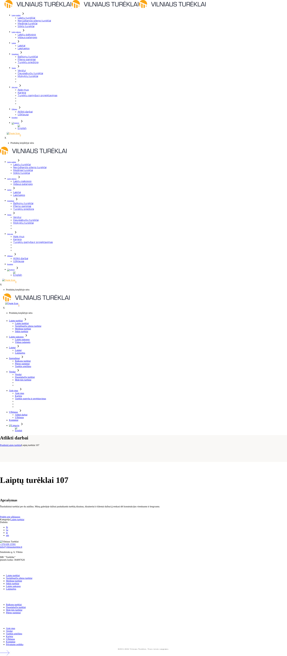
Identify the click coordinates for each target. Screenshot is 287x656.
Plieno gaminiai (13, 612)
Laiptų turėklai (17, 519)
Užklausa (10, 639)
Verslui (9, 631)
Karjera (9, 636)
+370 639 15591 (8, 544)
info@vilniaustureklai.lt (11, 547)
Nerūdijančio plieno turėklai (19, 578)
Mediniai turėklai (14, 581)
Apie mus (10, 628)
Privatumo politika (14, 644)
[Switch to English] (22, 127)
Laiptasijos (11, 589)
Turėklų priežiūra (14, 633)
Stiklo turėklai (12, 583)
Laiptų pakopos (13, 586)
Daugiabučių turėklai (16, 607)
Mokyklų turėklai (14, 610)
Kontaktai (10, 641)
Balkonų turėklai (14, 604)
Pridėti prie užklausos (10, 517)
